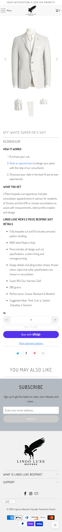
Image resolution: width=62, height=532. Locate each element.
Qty (4, 313)
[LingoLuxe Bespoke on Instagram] (30, 494)
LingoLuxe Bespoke (21, 509)
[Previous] (5, 59)
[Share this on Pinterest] (34, 352)
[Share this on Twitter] (17, 352)
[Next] (56, 59)
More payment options (31, 343)
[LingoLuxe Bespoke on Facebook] (25, 494)
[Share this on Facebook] (26, 352)
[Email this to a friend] (43, 352)
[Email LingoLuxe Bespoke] (36, 494)
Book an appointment (21, 163)
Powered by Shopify (47, 509)
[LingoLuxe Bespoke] (31, 10)
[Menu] (1, 10)
